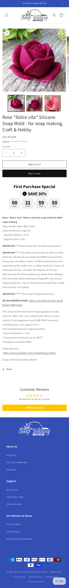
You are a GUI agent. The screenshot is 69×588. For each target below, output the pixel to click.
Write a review (34, 407)
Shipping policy (51, 577)
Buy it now (34, 173)
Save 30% (37, 194)
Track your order (15, 496)
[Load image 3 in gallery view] (52, 103)
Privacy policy (20, 577)
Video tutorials (14, 504)
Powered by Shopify (39, 572)
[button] (6, 15)
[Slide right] (65, 104)
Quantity (6, 146)
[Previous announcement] (5, 3)
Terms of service (35, 577)
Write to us (12, 489)
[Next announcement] (63, 3)
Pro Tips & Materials (16, 462)
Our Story (11, 455)
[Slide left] (3, 104)
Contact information (36, 581)
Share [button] (9, 369)
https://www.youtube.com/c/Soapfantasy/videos (29, 352)
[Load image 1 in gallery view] (16, 103)
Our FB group (13, 531)
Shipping (5, 141)
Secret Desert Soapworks (19, 538)
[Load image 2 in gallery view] (34, 103)
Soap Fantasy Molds (22, 572)
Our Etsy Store (13, 524)
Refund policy (56, 572)
